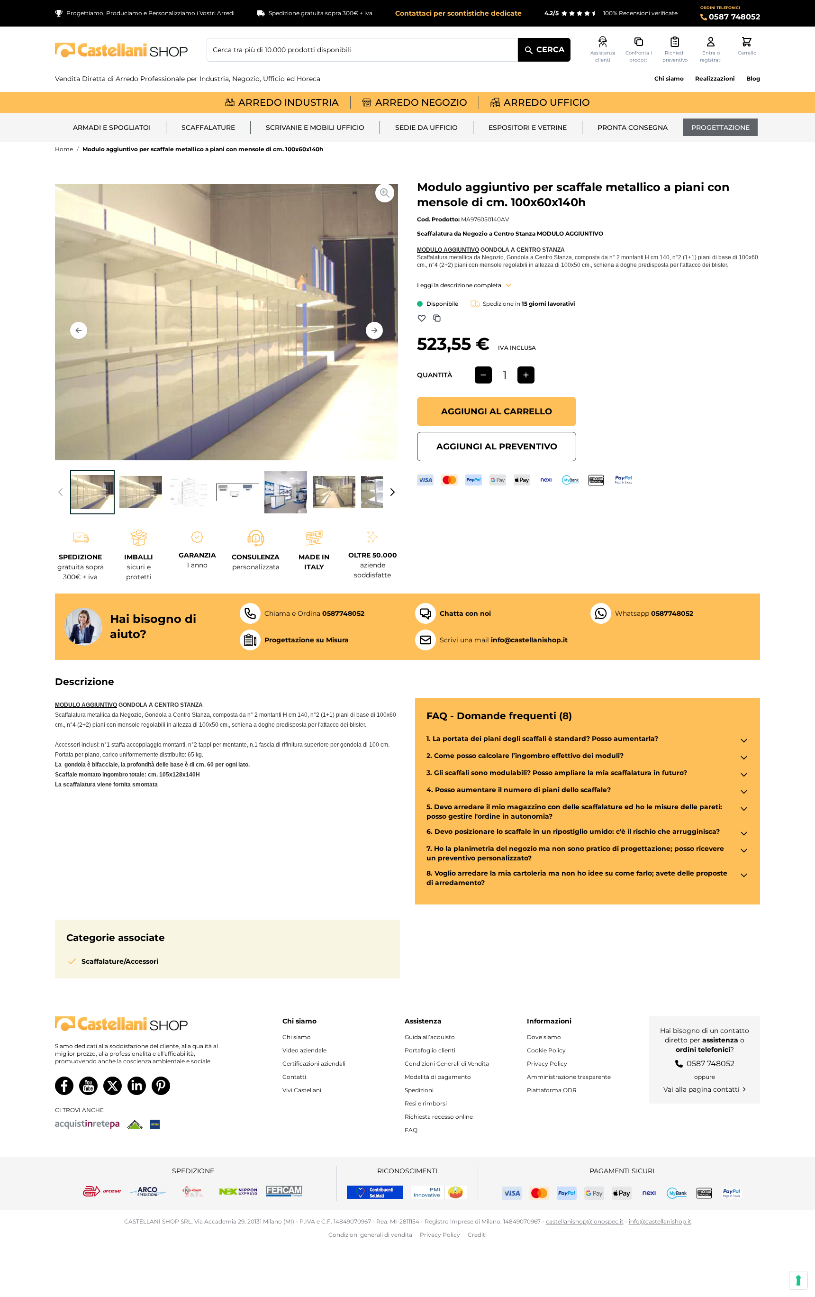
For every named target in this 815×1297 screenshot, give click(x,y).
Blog (753, 78)
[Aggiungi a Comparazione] (437, 318)
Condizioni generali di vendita (370, 1234)
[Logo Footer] (146, 1023)
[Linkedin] (136, 1086)
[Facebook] (64, 1086)
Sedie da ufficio (426, 127)
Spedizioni (419, 1090)
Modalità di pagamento (438, 1076)
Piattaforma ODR (552, 1090)
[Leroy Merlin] (135, 1124)
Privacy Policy (547, 1063)
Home (64, 149)
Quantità (434, 375)
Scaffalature (208, 127)
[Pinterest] (161, 1086)
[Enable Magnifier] (384, 192)
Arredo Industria (288, 102)
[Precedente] (78, 330)
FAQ (411, 1129)
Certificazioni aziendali (313, 1063)
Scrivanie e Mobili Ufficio (315, 127)
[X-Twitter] (112, 1086)
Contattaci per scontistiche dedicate (458, 13)
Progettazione (720, 127)
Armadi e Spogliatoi (112, 127)
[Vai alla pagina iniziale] (121, 50)
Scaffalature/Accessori (120, 961)
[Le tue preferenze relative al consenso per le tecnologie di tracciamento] (798, 1280)
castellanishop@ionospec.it (585, 1221)
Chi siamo (669, 78)
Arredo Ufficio (547, 102)
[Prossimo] (374, 330)
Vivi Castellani (301, 1090)
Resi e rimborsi (426, 1103)
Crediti (477, 1234)
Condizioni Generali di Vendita (447, 1063)
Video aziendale (304, 1050)
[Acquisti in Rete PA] (87, 1124)
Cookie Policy (546, 1050)
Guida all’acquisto (430, 1037)
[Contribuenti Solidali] (375, 1192)
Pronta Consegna (633, 127)
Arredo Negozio (421, 102)
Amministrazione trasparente (569, 1076)
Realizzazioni (715, 78)
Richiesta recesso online (439, 1116)
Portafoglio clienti (430, 1050)
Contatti (294, 1076)
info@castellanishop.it (660, 1221)
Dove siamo (544, 1037)
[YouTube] (88, 1086)
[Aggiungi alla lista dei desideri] (421, 318)
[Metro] (155, 1124)
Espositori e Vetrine (528, 127)
